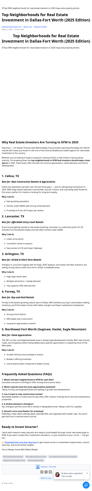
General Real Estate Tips (11, 26)
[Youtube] (50, 471)
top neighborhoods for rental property (63, 456)
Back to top (46, 478)
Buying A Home (40, 26)
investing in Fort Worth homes (14, 460)
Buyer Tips (28, 26)
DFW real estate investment (13, 456)
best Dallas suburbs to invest (36, 456)
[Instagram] (46, 471)
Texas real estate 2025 (35, 460)
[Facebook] (41, 471)
